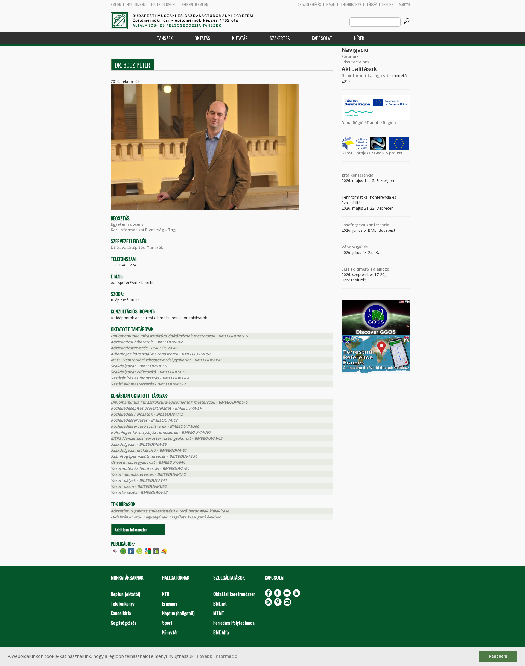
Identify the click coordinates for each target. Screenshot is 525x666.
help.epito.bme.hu (195, 4)
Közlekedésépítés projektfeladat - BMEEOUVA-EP (156, 408)
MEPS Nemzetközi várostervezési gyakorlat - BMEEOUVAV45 (166, 359)
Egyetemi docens (127, 224)
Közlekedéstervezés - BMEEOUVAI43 (144, 347)
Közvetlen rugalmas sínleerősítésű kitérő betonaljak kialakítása (170, 511)
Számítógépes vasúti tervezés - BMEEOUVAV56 (154, 456)
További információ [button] (216, 656)
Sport (167, 622)
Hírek (359, 38)
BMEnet (220, 603)
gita (345, 175)
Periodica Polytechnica (234, 622)
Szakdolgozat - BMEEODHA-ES (139, 365)
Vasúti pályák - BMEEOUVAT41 (139, 480)
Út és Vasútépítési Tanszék (137, 247)
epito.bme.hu (136, 4)
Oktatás (202, 38)
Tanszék (165, 38)
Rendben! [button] (498, 656)
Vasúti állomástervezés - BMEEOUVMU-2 (148, 383)
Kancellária (121, 613)
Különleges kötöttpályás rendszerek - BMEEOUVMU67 (161, 353)
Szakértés (280, 38)
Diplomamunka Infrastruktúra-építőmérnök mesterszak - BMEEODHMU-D (179, 335)
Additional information (131, 529)
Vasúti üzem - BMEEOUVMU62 (139, 486)
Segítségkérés (123, 622)
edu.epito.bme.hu (163, 4)
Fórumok (350, 56)
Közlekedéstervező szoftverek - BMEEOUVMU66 (155, 426)
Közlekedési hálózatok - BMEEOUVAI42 (147, 341)
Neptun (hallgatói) (178, 613)
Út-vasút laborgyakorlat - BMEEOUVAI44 (148, 462)
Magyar (404, 4)
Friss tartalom (355, 61)
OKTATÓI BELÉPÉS (309, 4)
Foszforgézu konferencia (365, 224)
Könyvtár (170, 632)
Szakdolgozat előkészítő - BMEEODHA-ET (149, 371)
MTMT (218, 613)
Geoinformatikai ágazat (365, 75)
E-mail (330, 4)
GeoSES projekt (356, 153)
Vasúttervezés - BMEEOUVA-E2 (139, 492)
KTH (165, 594)
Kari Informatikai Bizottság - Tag (143, 229)
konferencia (361, 175)
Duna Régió (352, 122)
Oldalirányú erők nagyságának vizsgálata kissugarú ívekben (166, 517)
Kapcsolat (322, 38)
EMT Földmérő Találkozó (365, 269)
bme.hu (116, 4)
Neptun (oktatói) (125, 594)
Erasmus (169, 603)
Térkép (372, 4)
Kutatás (240, 38)
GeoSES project (388, 153)
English (387, 4)
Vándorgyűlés (355, 247)
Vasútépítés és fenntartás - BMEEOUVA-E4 (150, 377)
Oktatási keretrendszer (234, 594)
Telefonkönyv (351, 4)
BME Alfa (221, 632)
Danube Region (381, 122)
